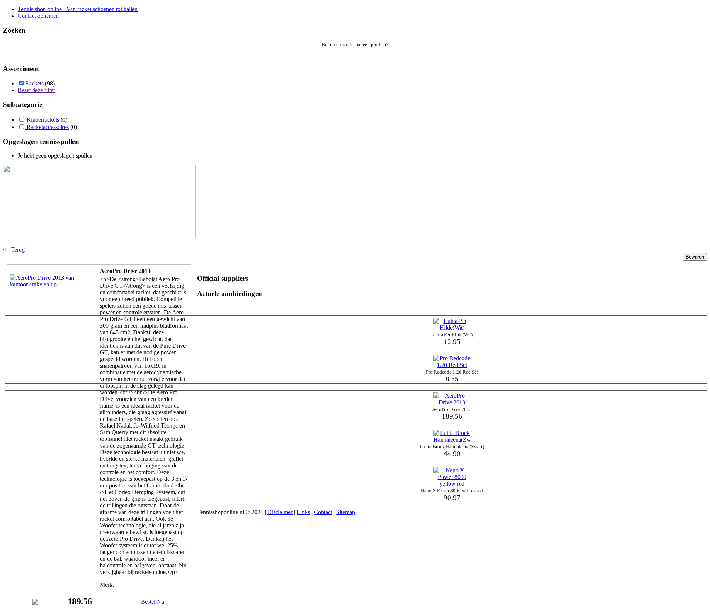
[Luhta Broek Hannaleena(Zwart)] (451, 439)
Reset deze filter (36, 90)
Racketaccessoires (47, 127)
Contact (323, 512)
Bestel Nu (152, 601)
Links (303, 512)
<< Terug (14, 249)
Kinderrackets (43, 120)
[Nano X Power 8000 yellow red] (451, 483)
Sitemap (345, 512)
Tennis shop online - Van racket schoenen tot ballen (78, 9)
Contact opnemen (38, 16)
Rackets (34, 83)
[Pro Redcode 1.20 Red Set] (451, 365)
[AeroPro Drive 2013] (47, 284)
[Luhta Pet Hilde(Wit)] (451, 327)
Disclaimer (280, 512)
